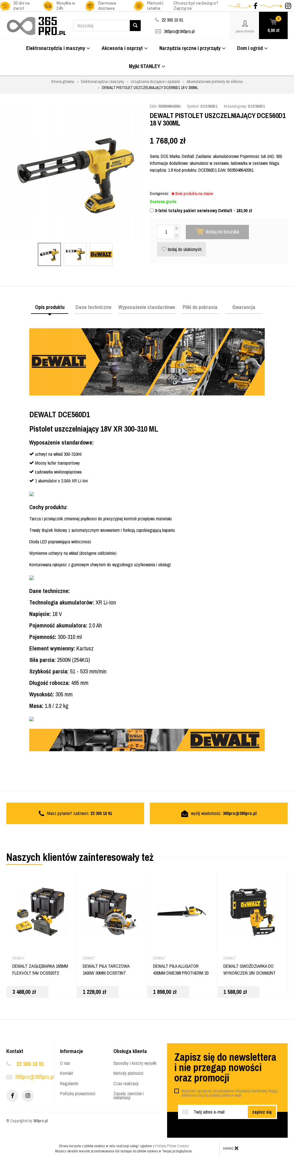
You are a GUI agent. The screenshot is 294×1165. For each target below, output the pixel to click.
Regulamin (69, 1083)
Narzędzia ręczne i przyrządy (189, 48)
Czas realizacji (125, 1083)
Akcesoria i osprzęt (122, 48)
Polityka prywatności (77, 1093)
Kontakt (66, 1073)
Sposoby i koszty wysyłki (134, 1063)
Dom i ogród (250, 48)
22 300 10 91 (30, 1064)
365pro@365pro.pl (179, 31)
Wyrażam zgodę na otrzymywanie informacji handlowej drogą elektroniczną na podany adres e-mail (229, 1093)
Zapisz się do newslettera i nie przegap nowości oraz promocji (225, 1067)
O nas (65, 1063)
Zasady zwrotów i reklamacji (128, 1095)
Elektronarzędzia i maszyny (55, 48)
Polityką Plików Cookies (172, 1145)
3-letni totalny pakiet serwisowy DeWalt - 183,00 (203, 210)
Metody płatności (128, 1073)
